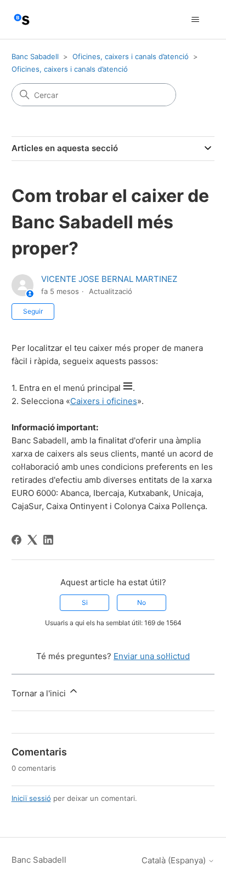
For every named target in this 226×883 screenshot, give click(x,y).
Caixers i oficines (103, 401)
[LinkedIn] (48, 540)
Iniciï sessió (31, 798)
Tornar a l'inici (40, 693)
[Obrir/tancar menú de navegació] (195, 19)
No (141, 602)
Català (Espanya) (175, 860)
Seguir (33, 311)
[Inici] (22, 19)
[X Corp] (32, 540)
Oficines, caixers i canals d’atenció (130, 56)
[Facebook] (16, 540)
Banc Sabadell (35, 56)
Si (85, 602)
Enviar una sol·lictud (152, 656)
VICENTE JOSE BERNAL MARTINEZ (109, 279)
